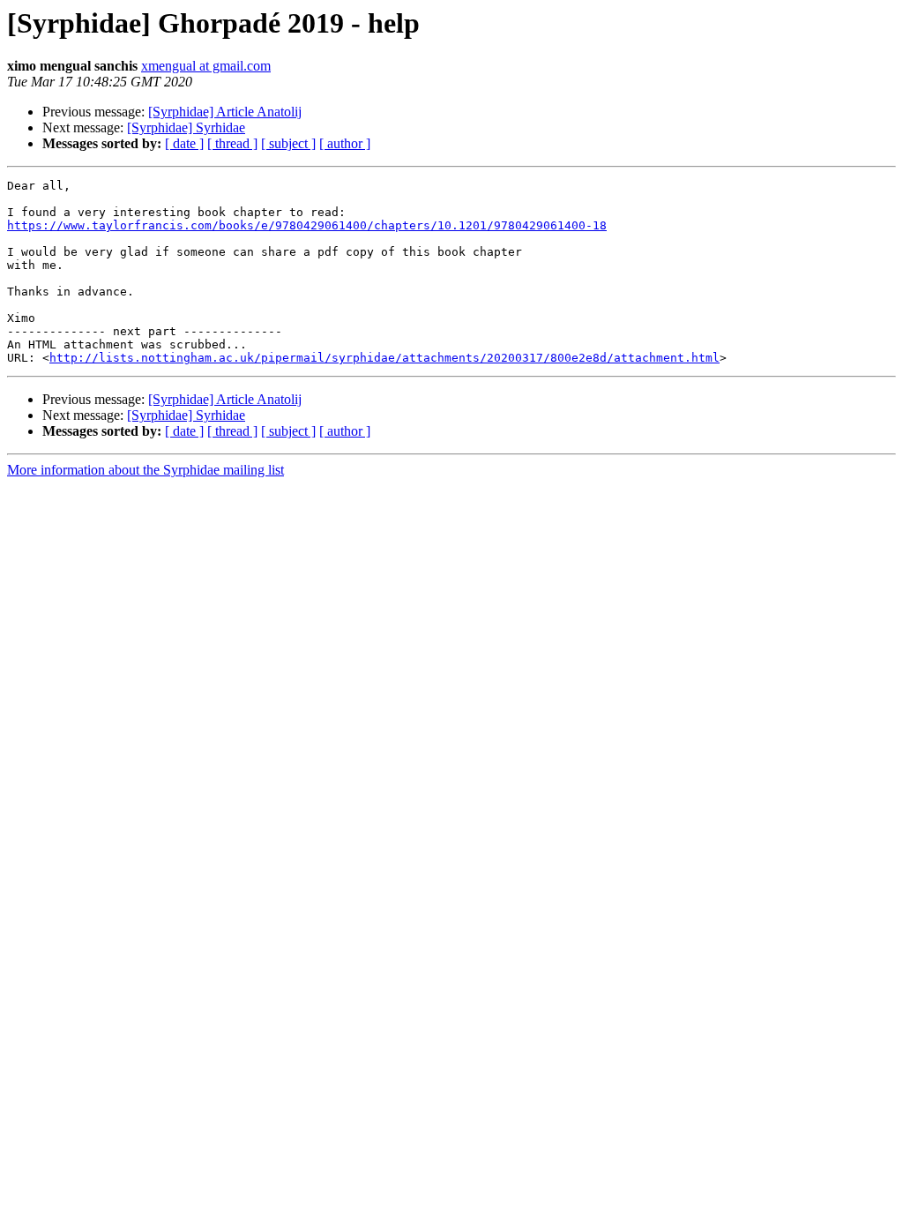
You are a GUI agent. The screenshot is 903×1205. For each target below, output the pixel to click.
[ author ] (344, 143)
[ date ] (184, 143)
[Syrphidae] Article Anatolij (225, 111)
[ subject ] (288, 143)
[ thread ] (232, 143)
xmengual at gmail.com (206, 65)
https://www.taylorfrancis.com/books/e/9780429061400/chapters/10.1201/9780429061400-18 (307, 225)
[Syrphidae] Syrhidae (186, 127)
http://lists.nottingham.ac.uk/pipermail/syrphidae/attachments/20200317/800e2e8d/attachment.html (384, 357)
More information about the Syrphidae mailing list (145, 469)
